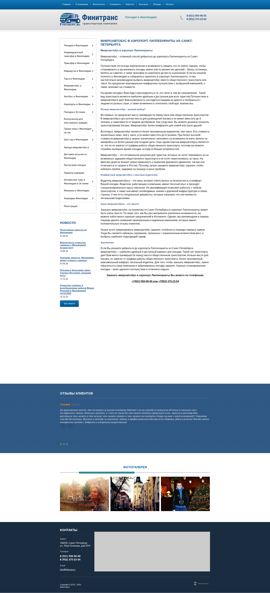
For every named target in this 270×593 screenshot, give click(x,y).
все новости (69, 303)
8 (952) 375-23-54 (196, 19)
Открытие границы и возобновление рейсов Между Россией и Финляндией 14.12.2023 (77, 289)
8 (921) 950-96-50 (196, 15)
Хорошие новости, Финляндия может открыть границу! (77, 259)
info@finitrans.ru (67, 569)
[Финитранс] (70, 19)
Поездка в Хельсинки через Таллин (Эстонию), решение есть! (75, 273)
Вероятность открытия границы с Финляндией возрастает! (73, 245)
